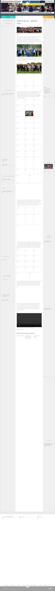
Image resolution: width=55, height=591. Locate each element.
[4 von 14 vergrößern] (23, 256)
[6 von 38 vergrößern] (40, 106)
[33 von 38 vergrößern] (40, 157)
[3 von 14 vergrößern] (40, 250)
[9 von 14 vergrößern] (40, 262)
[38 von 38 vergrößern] (40, 175)
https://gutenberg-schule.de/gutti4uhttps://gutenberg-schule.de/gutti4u (48, 236)
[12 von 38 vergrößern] (40, 117)
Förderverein (41, 14)
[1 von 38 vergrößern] (23, 100)
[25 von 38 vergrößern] (23, 146)
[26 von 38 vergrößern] (32, 146)
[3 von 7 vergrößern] (40, 208)
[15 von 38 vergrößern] (40, 123)
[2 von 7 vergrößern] (32, 208)
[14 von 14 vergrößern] (40, 273)
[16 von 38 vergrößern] (23, 129)
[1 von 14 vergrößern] (23, 250)
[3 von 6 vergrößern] (40, 74)
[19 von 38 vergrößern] (23, 134)
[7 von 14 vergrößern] (23, 262)
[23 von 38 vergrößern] (32, 140)
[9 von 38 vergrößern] (40, 111)
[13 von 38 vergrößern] (23, 123)
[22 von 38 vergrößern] (23, 140)
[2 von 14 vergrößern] (32, 250)
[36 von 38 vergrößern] (40, 170)
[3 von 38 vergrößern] (40, 100)
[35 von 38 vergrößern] (32, 170)
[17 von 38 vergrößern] (32, 129)
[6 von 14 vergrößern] (40, 256)
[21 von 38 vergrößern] (40, 134)
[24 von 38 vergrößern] (40, 140)
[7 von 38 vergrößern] (23, 111)
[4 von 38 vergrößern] (23, 106)
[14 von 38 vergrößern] (32, 123)
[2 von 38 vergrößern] (32, 100)
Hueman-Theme (14, 589)
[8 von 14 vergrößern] (32, 262)
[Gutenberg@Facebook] (10, 16)
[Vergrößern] (40, 45)
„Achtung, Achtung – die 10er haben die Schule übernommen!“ (28, 336)
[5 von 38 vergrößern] (32, 106)
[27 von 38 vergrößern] (40, 146)
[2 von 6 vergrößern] (32, 74)
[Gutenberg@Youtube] (12, 16)
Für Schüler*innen (10, 14)
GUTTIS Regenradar (4, 279)
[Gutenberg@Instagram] (13, 16)
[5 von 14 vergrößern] (32, 256)
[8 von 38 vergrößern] (32, 111)
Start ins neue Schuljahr (20, 335)
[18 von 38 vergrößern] (40, 129)
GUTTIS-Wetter (4, 259)
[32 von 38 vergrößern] (32, 157)
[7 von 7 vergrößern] (40, 226)
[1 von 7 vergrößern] (23, 208)
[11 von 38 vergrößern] (32, 117)
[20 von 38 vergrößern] (32, 134)
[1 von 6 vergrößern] (23, 74)
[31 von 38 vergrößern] (23, 157)
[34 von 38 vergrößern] (23, 170)
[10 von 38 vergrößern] (23, 117)
